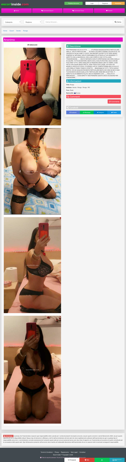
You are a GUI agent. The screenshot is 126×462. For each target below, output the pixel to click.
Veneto (18, 31)
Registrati (105, 3)
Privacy (57, 452)
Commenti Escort (48, 11)
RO (87, 460)
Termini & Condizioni (47, 452)
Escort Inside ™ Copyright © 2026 (63, 455)
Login (92, 3)
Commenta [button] (115, 101)
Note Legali (74, 452)
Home (17, 11)
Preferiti (109, 11)
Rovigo (25, 31)
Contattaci (82, 452)
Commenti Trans (79, 11)
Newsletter (118, 3)
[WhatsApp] (102, 460)
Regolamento (65, 452)
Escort (12, 31)
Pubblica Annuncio (73, 3)
